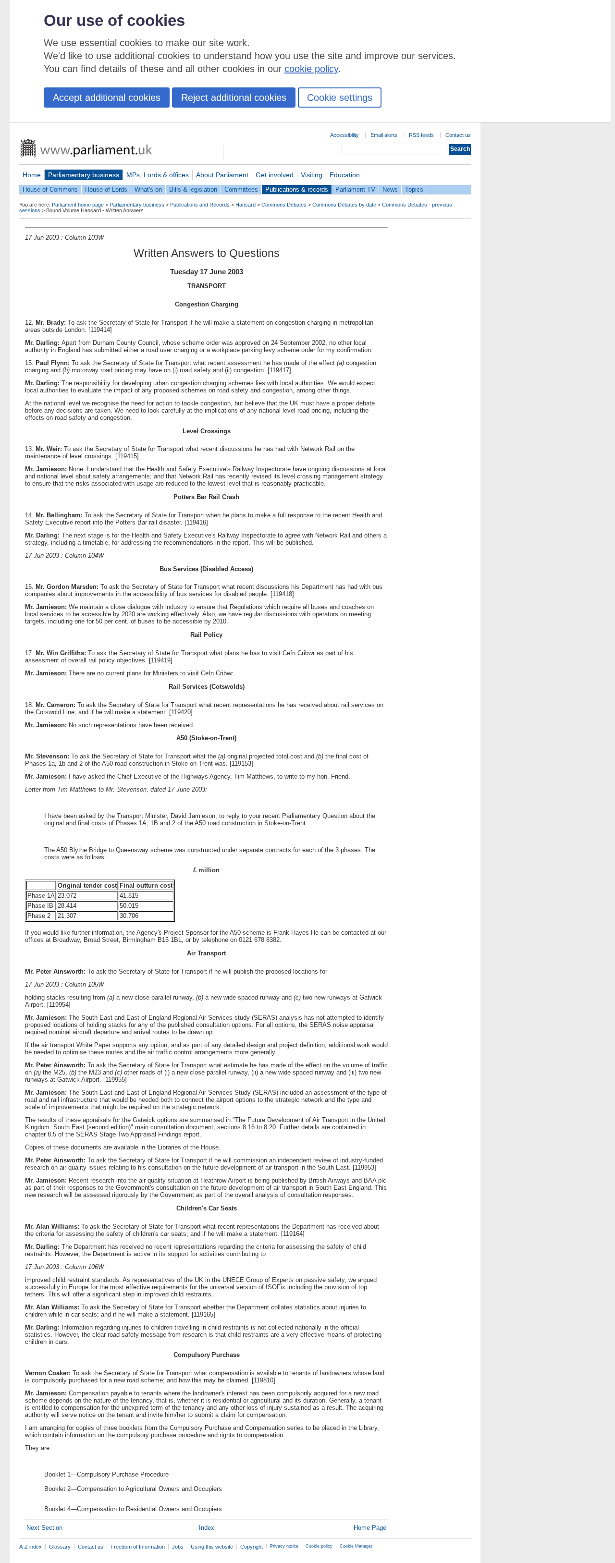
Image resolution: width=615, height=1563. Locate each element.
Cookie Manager (356, 1546)
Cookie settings (339, 97)
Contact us (458, 135)
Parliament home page (78, 205)
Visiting (311, 175)
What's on (148, 189)
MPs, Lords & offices (157, 175)
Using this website (212, 1547)
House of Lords (106, 189)
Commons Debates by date (344, 205)
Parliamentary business (83, 175)
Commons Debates (284, 205)
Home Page (370, 1527)
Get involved (275, 175)
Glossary (60, 1547)
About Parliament (222, 175)
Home (32, 175)
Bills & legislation (193, 189)
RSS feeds (421, 135)
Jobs (178, 1547)
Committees (241, 189)
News (390, 189)
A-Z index (30, 1547)
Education (345, 175)
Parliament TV (355, 189)
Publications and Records (200, 205)
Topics (414, 189)
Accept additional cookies (106, 97)
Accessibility (344, 135)
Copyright (251, 1547)
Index (206, 1527)
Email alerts (383, 135)
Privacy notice (284, 1546)
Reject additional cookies (233, 97)
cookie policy (311, 68)
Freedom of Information (138, 1547)
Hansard (245, 205)
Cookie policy (319, 1546)
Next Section (44, 1527)
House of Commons (50, 189)
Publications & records (296, 189)
